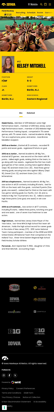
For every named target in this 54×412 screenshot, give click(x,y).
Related (31, 113)
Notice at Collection (31, 397)
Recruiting (20, 12)
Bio (20, 113)
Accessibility (7, 406)
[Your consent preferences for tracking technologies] (4, 407)
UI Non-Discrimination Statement (16, 401)
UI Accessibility (40, 401)
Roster (40, 12)
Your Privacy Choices (11, 397)
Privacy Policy (8, 388)
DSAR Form (28, 393)
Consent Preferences (25, 388)
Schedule (31, 12)
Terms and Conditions (11, 393)
